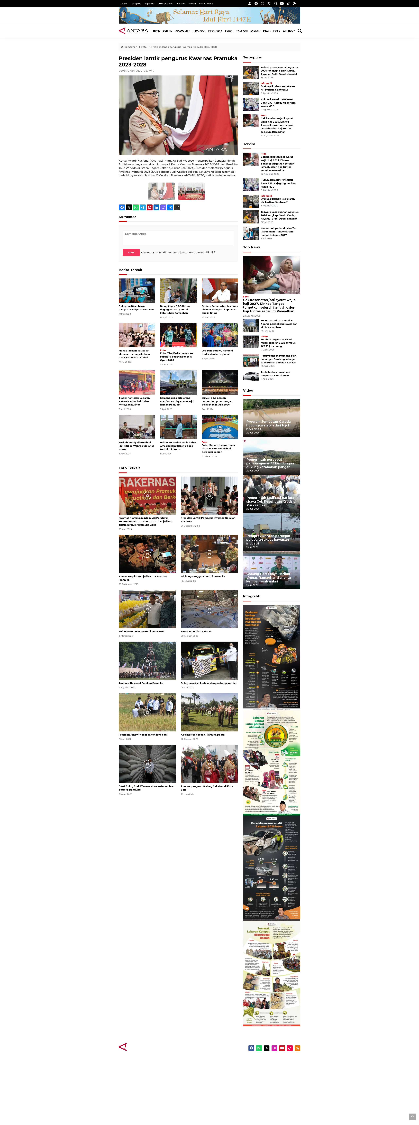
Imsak (267, 30)
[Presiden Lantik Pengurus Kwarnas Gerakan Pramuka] (209, 495)
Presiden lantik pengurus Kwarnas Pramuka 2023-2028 (184, 47)
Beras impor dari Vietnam (196, 631)
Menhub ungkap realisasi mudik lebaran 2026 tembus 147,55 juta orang (278, 343)
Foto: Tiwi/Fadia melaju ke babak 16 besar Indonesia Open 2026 (176, 357)
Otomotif (180, 3)
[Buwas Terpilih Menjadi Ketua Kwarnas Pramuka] (147, 553)
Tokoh (229, 30)
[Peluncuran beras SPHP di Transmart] (147, 608)
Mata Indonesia (221, 1076)
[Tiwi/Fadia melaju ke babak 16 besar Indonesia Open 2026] (178, 335)
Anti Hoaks (219, 1064)
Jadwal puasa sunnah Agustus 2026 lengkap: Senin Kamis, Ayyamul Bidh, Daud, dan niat (280, 71)
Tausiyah (242, 30)
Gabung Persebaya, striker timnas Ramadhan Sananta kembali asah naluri (268, 577)
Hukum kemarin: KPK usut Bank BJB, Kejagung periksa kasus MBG (278, 103)
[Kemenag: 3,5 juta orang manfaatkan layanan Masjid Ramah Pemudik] (178, 382)
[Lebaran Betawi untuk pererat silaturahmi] (271, 762)
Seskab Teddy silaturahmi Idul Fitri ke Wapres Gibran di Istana (136, 446)
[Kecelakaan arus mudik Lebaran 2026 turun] (271, 867)
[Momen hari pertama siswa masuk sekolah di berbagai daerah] (220, 426)
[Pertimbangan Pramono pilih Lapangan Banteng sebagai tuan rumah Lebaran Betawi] (251, 360)
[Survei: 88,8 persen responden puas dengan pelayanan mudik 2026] (220, 382)
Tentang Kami (267, 1087)
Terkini (123, 3)
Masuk (263, 1064)
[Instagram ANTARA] (275, 3)
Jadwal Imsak (173, 1099)
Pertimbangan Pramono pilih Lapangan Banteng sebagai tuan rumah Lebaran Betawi (278, 359)
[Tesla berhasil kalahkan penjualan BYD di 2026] (251, 376)
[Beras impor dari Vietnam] (209, 608)
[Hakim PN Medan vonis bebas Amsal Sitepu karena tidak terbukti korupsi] (178, 426)
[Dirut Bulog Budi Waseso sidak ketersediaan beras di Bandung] (147, 763)
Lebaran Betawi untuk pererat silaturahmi (271, 806)
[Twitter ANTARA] (269, 3)
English (255, 30)
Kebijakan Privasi (269, 1076)
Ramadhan (131, 47)
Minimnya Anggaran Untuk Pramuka (203, 576)
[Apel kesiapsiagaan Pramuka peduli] (209, 712)
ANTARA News (165, 3)
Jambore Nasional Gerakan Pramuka (141, 683)
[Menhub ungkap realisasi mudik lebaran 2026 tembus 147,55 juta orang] (251, 341)
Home (156, 30)
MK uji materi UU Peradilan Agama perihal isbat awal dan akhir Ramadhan (279, 324)
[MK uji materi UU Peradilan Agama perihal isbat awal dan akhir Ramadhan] (251, 325)
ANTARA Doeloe (222, 1082)
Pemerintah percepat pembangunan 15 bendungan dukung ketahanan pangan (270, 463)
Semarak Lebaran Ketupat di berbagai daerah (269, 1016)
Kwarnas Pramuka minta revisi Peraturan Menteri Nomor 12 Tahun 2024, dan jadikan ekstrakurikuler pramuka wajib (145, 521)
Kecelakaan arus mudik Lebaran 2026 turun (265, 911)
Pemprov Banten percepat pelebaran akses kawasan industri (268, 539)
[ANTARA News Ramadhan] (137, 1046)
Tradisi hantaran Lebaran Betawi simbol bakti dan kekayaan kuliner (134, 401)
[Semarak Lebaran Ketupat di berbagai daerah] (271, 973)
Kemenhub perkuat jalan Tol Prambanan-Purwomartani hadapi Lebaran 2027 (278, 232)
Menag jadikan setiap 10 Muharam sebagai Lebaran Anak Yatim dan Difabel (135, 354)
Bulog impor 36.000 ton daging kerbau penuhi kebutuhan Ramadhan (175, 309)
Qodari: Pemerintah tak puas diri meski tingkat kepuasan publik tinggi (220, 309)
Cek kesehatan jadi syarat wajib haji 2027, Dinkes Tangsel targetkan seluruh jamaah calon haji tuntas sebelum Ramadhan (277, 125)
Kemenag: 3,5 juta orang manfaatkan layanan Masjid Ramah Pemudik (177, 401)
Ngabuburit (182, 30)
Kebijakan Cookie (269, 1082)
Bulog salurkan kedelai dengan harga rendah (209, 683)
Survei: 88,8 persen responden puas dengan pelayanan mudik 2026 (217, 401)
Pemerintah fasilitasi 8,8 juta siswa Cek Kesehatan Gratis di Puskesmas (271, 501)
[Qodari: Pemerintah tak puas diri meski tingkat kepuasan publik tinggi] (220, 290)
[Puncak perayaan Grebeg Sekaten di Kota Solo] (209, 763)
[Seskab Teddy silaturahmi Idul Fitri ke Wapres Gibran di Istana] (137, 426)
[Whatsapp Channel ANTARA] (262, 3)
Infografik (266, 83)
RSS (261, 1099)
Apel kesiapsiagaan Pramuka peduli (203, 734)
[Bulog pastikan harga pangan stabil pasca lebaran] (137, 290)
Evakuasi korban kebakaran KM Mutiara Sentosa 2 (268, 700)
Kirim (131, 252)
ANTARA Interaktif (223, 1070)
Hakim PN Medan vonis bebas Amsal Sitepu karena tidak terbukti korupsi (178, 446)
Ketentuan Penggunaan (274, 1070)
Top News (150, 3)
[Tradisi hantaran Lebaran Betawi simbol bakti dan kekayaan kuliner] (137, 382)
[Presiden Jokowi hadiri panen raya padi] (147, 712)
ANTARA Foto (206, 3)
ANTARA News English (272, 1059)
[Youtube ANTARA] (282, 3)
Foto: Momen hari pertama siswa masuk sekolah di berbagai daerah (218, 448)
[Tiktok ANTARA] (288, 3)
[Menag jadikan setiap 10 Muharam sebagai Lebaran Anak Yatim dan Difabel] (137, 335)
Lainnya (288, 30)
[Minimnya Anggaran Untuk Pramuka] (209, 553)
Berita (167, 30)
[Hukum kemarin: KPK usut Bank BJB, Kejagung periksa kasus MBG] (251, 104)
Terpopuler (135, 3)
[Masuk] (249, 3)
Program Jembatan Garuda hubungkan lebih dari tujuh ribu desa (268, 425)
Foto (276, 30)
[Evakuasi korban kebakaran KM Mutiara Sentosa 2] (251, 88)
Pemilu (192, 3)
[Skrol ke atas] (412, 1117)
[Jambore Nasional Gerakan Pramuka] (147, 660)
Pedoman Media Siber (272, 1093)
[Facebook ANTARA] (256, 3)
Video (264, 336)
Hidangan (199, 30)
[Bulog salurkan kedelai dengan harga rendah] (209, 660)
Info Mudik (215, 30)
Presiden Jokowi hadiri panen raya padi (143, 734)
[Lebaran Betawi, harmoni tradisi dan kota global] (220, 335)
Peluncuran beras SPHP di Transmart (141, 631)
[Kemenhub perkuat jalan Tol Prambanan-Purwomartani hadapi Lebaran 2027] (251, 232)
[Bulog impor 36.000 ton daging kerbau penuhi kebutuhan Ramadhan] (178, 290)
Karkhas (217, 1059)
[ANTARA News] (133, 31)
